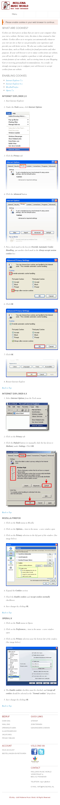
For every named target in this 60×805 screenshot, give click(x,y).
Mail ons (6, 724)
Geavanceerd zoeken (40, 728)
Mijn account (8, 750)
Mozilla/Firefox (12, 87)
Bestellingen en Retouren (14, 753)
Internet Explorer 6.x (14, 83)
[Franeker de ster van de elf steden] (44, 759)
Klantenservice (9, 731)
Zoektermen (36, 724)
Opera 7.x (10, 90)
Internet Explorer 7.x (14, 80)
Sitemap (34, 721)
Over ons (6, 721)
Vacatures (7, 735)
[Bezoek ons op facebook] (34, 751)
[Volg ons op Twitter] (41, 751)
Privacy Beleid (8, 738)
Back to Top (7, 387)
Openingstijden (9, 728)
